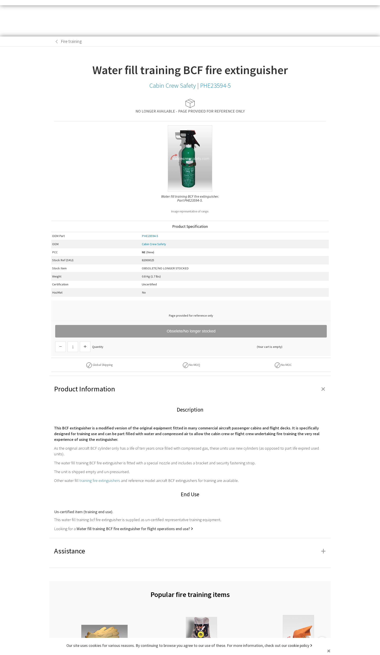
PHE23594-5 (150, 236)
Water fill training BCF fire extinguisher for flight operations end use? (133, 528)
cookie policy (298, 645)
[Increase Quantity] (85, 346)
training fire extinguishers (99, 480)
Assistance (190, 551)
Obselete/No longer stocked (191, 331)
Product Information (190, 389)
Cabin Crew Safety (154, 244)
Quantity (97, 347)
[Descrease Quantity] (60, 346)
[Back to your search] (56, 41)
